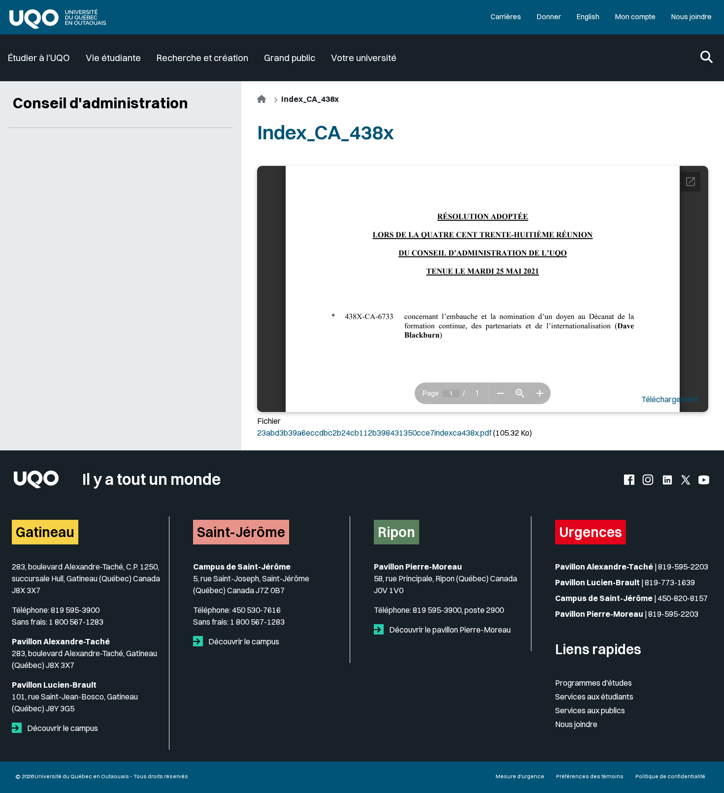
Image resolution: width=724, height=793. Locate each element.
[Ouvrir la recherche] (706, 58)
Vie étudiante (113, 57)
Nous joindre (691, 16)
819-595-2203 (683, 566)
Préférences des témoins (590, 776)
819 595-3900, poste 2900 (458, 610)
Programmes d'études (593, 683)
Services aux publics (590, 710)
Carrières (506, 16)
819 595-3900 (75, 610)
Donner (549, 16)
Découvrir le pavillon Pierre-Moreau (449, 629)
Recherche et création (202, 57)
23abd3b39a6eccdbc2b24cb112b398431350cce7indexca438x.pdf (374, 433)
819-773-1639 (670, 582)
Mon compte (635, 16)
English (588, 16)
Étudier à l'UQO (39, 57)
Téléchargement (669, 399)
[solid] (19, 728)
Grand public (289, 57)
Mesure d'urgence (519, 776)
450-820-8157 (683, 598)
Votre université (363, 57)
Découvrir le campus (62, 728)
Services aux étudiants (594, 696)
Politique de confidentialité (670, 776)
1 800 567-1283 (76, 622)
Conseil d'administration (100, 103)
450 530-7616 (256, 610)
